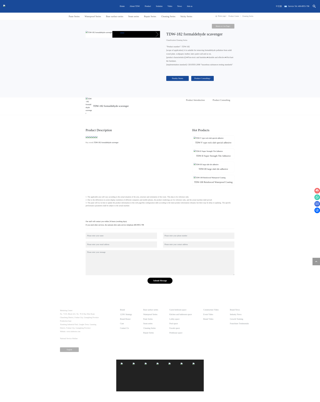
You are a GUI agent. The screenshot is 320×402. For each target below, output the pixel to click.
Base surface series (114, 16)
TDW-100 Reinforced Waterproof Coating (213, 182)
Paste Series (74, 16)
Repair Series (150, 16)
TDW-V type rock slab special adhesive (213, 142)
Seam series (133, 16)
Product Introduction (195, 100)
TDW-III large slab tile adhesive (213, 169)
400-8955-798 (303, 6)
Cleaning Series (168, 16)
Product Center (233, 16)
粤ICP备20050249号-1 (252, 398)
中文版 (279, 6)
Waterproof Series (93, 16)
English (257, 395)
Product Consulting (221, 100)
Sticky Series (186, 16)
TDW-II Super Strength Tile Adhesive (213, 156)
